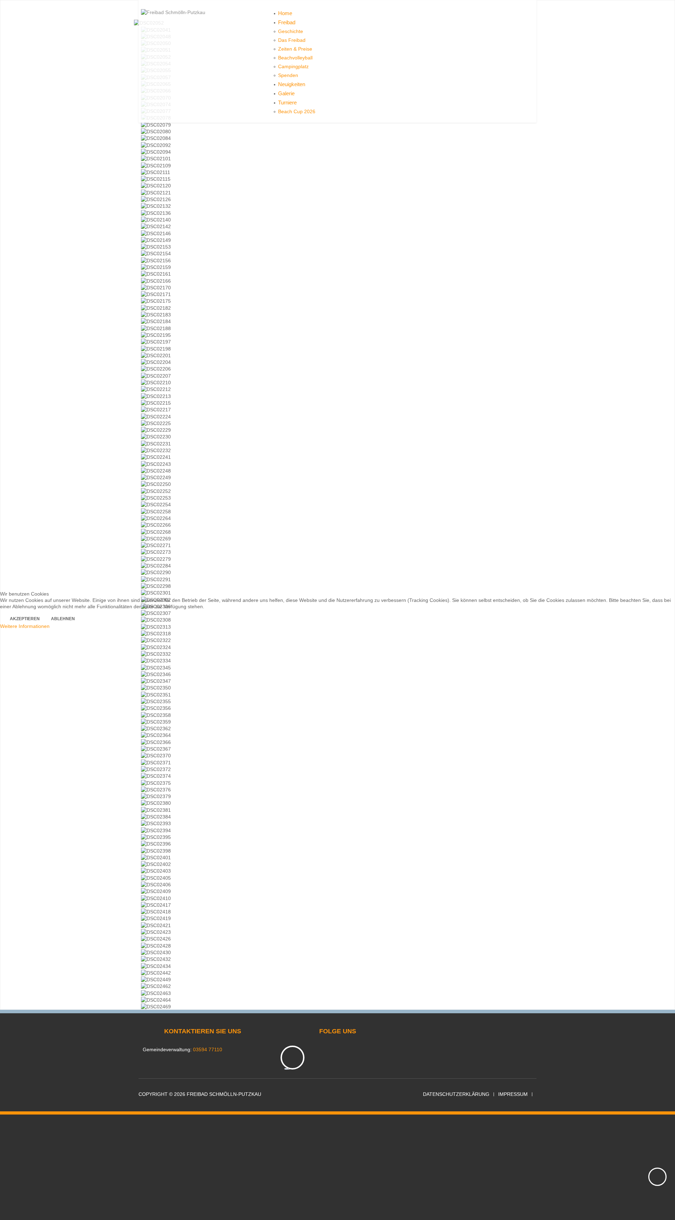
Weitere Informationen (25, 626)
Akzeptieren (25, 618)
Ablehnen (63, 618)
